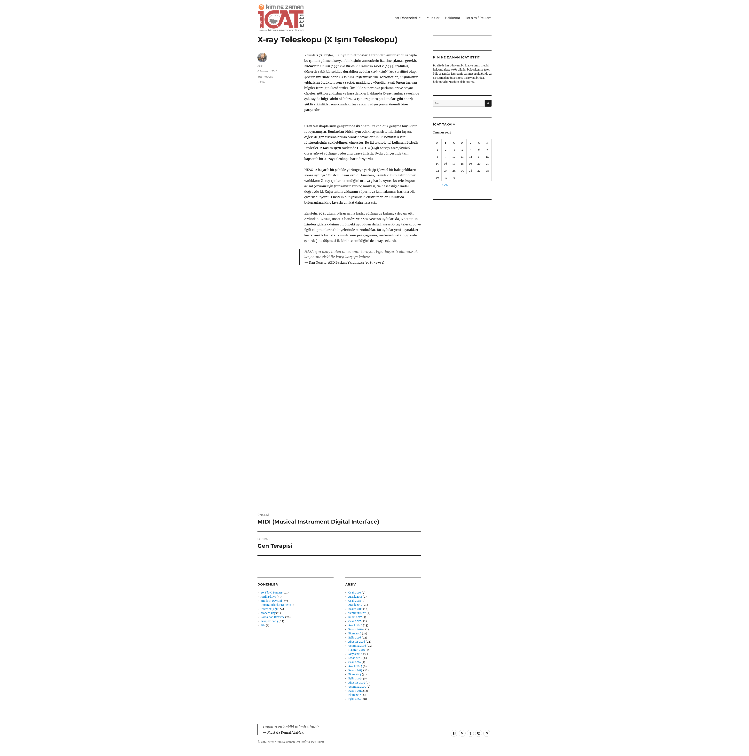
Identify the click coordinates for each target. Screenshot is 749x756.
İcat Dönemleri (405, 18)
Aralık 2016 (355, 625)
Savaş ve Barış (269, 621)
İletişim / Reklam (478, 18)
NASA (261, 82)
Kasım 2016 (355, 629)
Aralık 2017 (355, 605)
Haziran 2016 (356, 650)
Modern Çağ (268, 613)
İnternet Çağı (265, 76)
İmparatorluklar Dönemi (276, 605)
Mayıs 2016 (355, 654)
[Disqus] (339, 335)
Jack (260, 65)
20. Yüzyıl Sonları (271, 592)
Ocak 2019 (354, 592)
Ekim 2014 (354, 695)
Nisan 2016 (355, 658)
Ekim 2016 (354, 633)
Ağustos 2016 (356, 641)
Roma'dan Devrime (273, 617)
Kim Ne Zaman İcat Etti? (291, 742)
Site (263, 625)
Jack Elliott (317, 742)
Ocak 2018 (354, 600)
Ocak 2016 (354, 662)
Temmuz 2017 (357, 613)
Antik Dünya (268, 596)
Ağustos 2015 (356, 682)
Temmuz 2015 (357, 686)
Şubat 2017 (355, 617)
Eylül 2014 (354, 699)
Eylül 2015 (354, 678)
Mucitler (433, 18)
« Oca (444, 184)
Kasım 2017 (355, 609)
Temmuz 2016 (357, 645)
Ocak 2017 (354, 621)
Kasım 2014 (355, 690)
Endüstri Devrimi (271, 600)
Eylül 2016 (354, 637)
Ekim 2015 (354, 674)
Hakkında (452, 18)
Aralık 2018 (355, 596)
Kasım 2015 (355, 670)
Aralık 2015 (355, 666)
